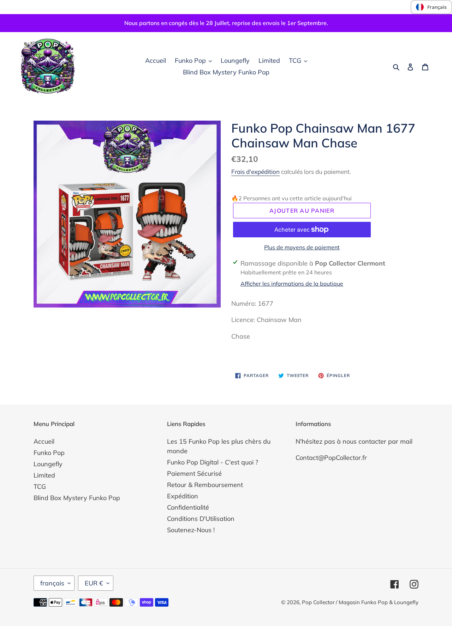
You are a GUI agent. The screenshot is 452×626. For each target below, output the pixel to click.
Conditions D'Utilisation (200, 519)
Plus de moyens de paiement (302, 247)
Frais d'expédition (255, 171)
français (52, 583)
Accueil (44, 441)
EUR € (94, 583)
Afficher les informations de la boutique (291, 283)
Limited (44, 475)
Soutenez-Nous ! (191, 530)
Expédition (182, 496)
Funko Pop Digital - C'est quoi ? (212, 462)
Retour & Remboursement (205, 485)
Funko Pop (49, 453)
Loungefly (48, 464)
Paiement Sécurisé (194, 473)
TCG (40, 486)
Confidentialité (188, 507)
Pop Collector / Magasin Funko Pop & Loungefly (360, 602)
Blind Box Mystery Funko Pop (77, 498)
